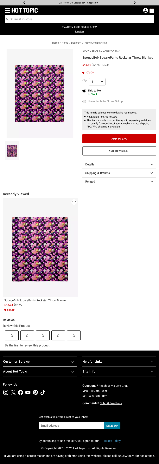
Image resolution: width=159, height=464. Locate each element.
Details (89, 164)
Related (90, 181)
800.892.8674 (126, 456)
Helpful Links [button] (92, 361)
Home (55, 42)
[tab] (12, 150)
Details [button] (105, 65)
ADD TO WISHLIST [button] (119, 150)
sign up (112, 425)
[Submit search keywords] (7, 19)
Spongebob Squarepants (100, 50)
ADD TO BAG (119, 138)
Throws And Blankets (95, 42)
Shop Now (93, 2)
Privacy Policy (112, 441)
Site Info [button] (89, 371)
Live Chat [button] (122, 386)
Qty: (84, 80)
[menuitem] (151, 10)
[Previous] (24, 2)
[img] (6, 392)
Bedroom (76, 42)
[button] (6, 10)
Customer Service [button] (16, 361)
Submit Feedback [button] (111, 403)
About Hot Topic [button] (15, 371)
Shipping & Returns (97, 173)
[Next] (135, 2)
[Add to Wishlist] (74, 202)
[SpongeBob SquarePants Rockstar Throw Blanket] (40, 247)
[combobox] (79, 19)
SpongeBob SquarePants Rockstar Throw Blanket (35, 300)
